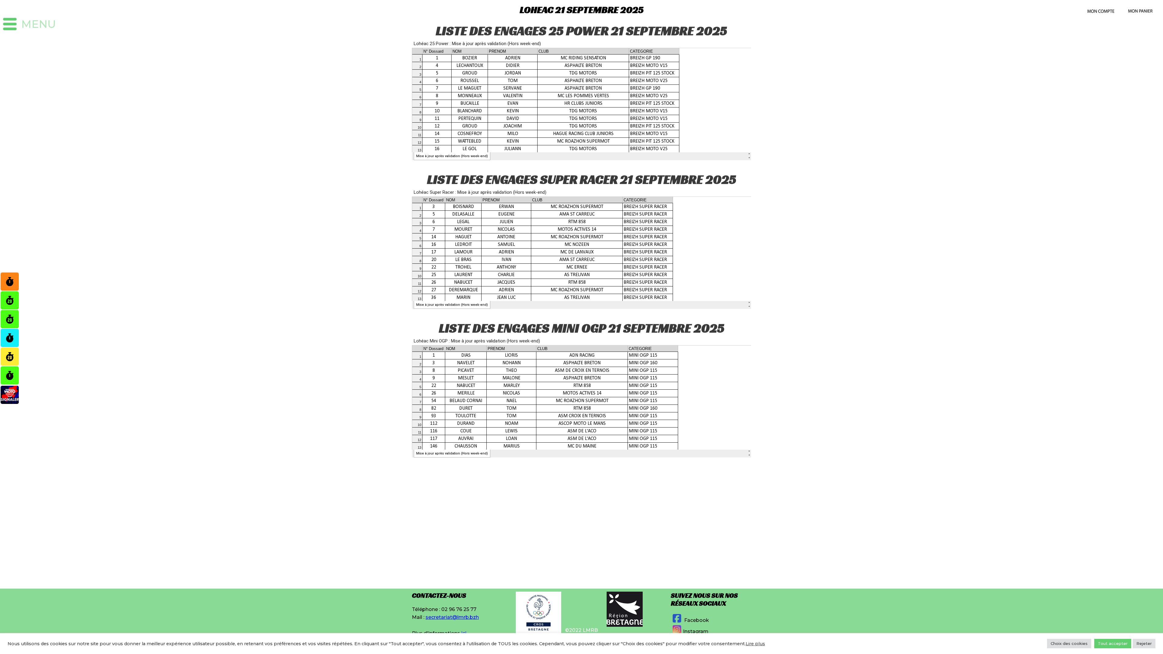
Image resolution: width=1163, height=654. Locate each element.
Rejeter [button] (1144, 643)
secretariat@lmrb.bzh (452, 617)
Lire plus (755, 643)
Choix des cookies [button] (1069, 643)
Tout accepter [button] (1113, 643)
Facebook (696, 620)
